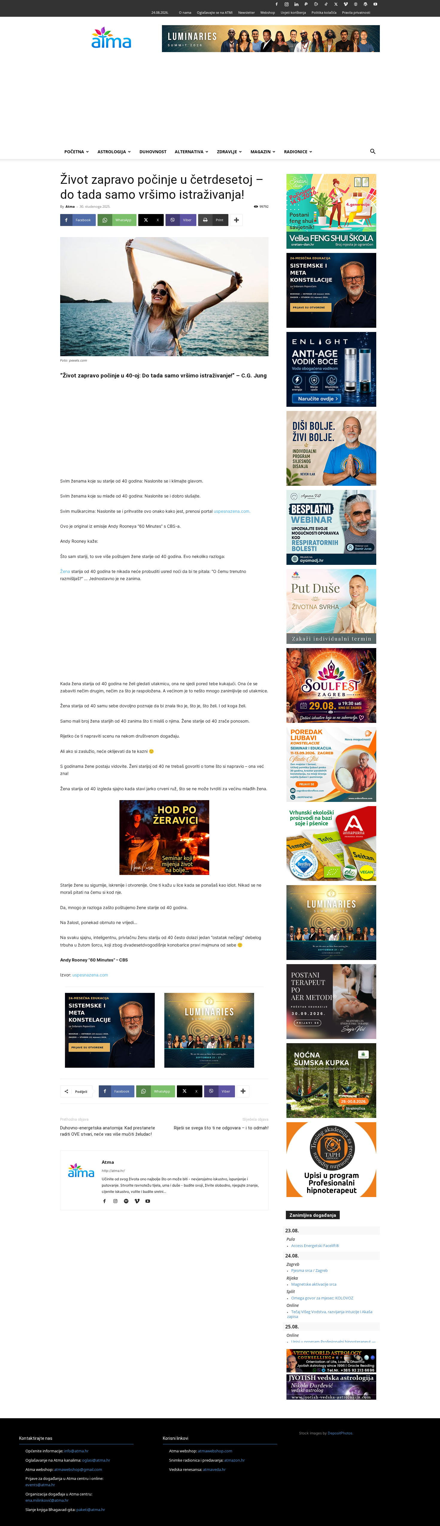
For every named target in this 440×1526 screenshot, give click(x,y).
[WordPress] (365, 4)
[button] (372, 152)
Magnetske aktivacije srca (313, 1284)
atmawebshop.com (215, 1451)
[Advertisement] (220, 100)
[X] (335, 4)
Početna (74, 151)
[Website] (355, 4)
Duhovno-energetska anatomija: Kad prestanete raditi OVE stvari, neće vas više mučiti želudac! (107, 1131)
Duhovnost (152, 151)
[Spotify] (128, 1201)
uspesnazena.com (90, 974)
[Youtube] (375, 4)
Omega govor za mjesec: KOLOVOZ (322, 1298)
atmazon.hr (234, 1460)
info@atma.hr (76, 1451)
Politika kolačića (324, 12)
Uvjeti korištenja (293, 12)
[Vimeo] (345, 4)
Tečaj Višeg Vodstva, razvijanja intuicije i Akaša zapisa (329, 1314)
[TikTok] (325, 4)
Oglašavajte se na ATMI (215, 12)
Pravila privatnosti (356, 12)
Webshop (267, 12)
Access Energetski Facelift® (315, 1245)
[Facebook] (276, 4)
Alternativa (189, 151)
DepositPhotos (340, 1433)
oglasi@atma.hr (96, 1460)
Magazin (261, 151)
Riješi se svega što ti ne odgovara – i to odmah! (221, 1128)
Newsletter (246, 12)
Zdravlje (227, 151)
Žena (65, 571)
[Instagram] (286, 4)
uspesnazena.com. (232, 511)
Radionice (295, 151)
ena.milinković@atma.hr (47, 1500)
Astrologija (112, 151)
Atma (70, 206)
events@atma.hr (40, 1484)
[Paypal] (306, 4)
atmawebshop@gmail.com (78, 1469)
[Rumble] (316, 4)
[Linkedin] (296, 4)
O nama (185, 12)
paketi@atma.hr (90, 1509)
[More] (236, 220)
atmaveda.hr (214, 1469)
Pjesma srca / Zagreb (309, 1270)
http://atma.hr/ (113, 1171)
